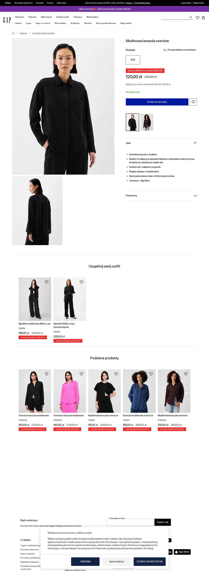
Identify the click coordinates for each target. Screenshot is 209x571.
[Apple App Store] (182, 552)
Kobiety (33, 17)
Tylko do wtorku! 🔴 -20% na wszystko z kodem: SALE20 (104, 9)
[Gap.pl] (7, 20)
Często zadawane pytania (32, 545)
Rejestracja (198, 3)
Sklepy (8, 3)
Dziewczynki (62, 17)
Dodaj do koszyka (157, 102)
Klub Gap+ (62, 3)
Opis (128, 143)
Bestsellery (60, 23)
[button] (193, 101)
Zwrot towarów (27, 554)
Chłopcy (78, 17)
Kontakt (40, 3)
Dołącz (129, 3)
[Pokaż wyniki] (191, 17)
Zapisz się (162, 522)
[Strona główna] (13, 33)
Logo (28, 23)
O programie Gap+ (142, 3)
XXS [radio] (133, 59)
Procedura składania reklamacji (34, 558)
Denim (18, 23)
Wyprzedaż (126, 23)
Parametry (131, 195)
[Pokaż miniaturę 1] (37, 210)
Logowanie (186, 3)
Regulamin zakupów (29, 562)
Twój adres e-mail (116, 518)
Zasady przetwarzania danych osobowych (34, 567)
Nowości (19, 17)
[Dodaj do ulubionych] (46, 282)
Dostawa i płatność (24, 3)
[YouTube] (169, 540)
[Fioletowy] (147, 122)
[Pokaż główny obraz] (63, 106)
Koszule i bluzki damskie (44, 33)
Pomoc (50, 3)
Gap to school (43, 23)
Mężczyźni (46, 17)
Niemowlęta (92, 17)
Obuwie (88, 23)
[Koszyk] (203, 17)
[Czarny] (132, 122)
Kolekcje (75, 23)
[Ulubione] (197, 17)
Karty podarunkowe (106, 23)
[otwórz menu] (25, 17)
